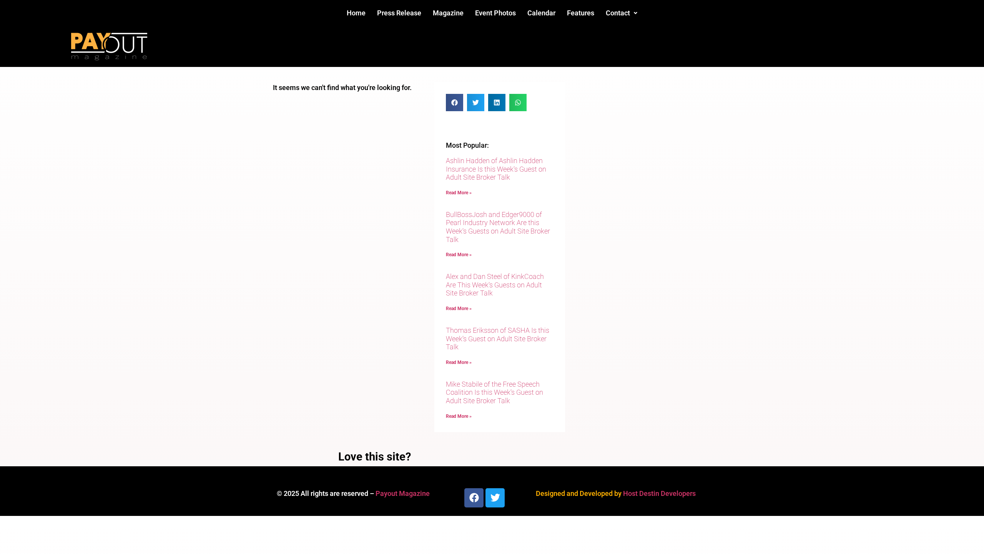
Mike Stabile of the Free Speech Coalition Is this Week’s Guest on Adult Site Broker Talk (494, 392)
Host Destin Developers (659, 493)
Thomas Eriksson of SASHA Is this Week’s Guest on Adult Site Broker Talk (497, 338)
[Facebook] (474, 497)
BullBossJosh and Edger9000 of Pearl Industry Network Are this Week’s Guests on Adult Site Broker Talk (498, 227)
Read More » (459, 192)
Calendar (541, 13)
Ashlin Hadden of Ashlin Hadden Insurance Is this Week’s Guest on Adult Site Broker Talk (496, 169)
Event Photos (495, 13)
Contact (618, 13)
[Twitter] (495, 497)
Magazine (448, 13)
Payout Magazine (403, 493)
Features (580, 13)
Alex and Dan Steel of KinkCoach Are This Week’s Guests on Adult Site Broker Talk (495, 284)
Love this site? (374, 456)
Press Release (399, 13)
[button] (621, 13)
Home (356, 13)
